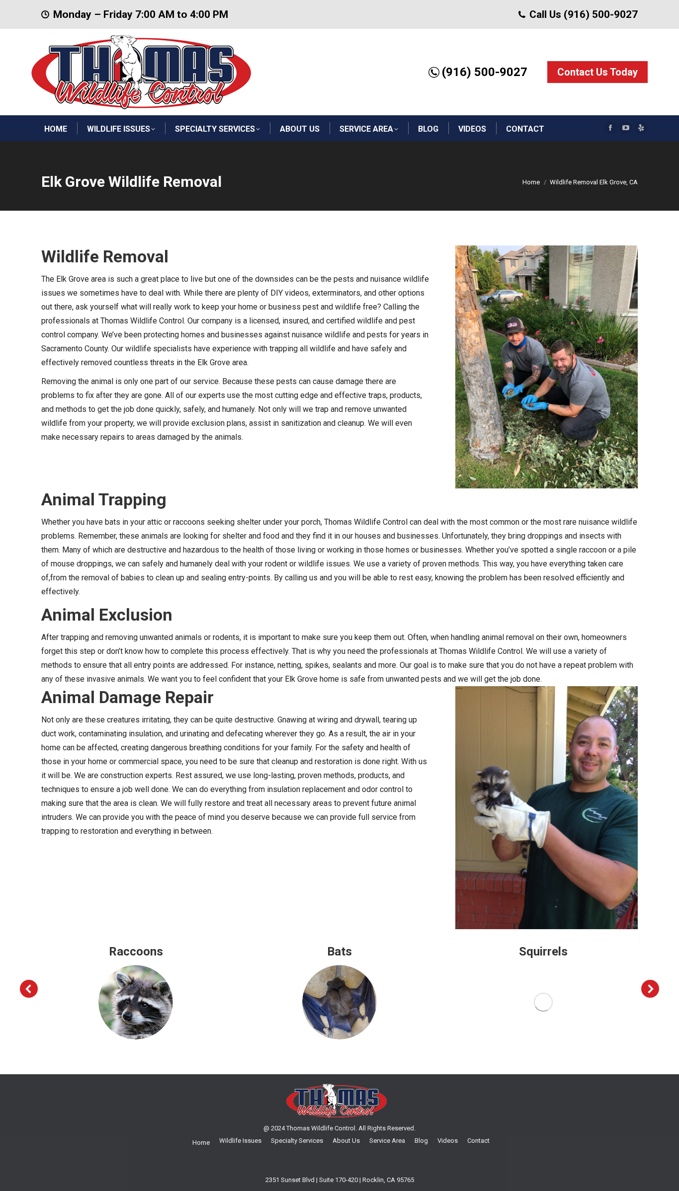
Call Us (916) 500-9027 (583, 14)
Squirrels (543, 951)
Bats (339, 951)
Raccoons (136, 951)
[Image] (135, 1002)
